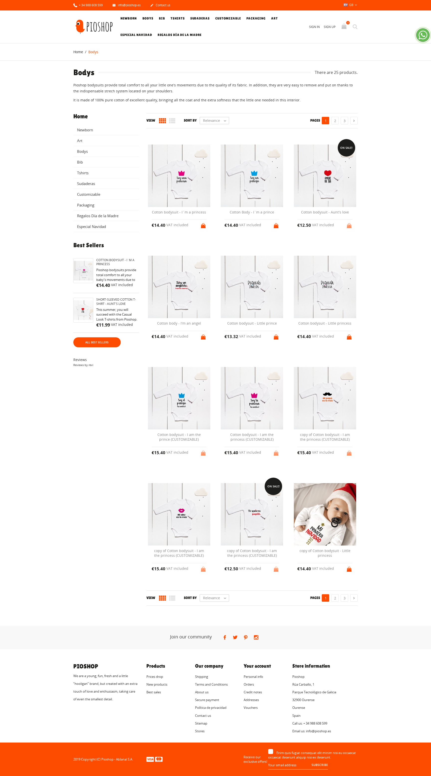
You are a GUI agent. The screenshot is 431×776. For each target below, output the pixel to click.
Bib (162, 18)
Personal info (253, 676)
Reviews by (83, 365)
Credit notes (253, 692)
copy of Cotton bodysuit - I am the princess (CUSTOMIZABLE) (325, 437)
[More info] (256, 607)
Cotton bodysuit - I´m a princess (115, 262)
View (150, 120)
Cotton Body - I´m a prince (252, 212)
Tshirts (178, 18)
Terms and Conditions (211, 684)
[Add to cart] (204, 224)
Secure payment (207, 700)
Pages (315, 120)
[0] (344, 26)
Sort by (190, 120)
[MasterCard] (159, 759)
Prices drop (154, 676)
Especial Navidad (136, 35)
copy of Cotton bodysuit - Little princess (325, 553)
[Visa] (150, 759)
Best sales (153, 692)
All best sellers (96, 342)
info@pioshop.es (126, 5)
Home (80, 116)
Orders (249, 684)
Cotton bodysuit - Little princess (324, 323)
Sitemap (201, 723)
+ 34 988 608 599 (90, 5)
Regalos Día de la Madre (180, 35)
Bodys (148, 18)
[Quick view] (247, 607)
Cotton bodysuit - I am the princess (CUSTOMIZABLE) (252, 437)
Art (274, 18)
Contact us (160, 5)
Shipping (201, 676)
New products (156, 684)
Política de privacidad (210, 707)
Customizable (228, 18)
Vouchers (251, 707)
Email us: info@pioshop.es (311, 731)
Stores (200, 731)
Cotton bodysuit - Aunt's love (325, 212)
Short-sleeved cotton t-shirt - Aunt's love (116, 301)
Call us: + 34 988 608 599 (309, 723)
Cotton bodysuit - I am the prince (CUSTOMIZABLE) (179, 437)
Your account (257, 666)
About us (202, 692)
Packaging (256, 18)
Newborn (128, 18)
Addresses (251, 700)
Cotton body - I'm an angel (179, 323)
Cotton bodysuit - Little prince (252, 323)
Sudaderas (200, 18)
